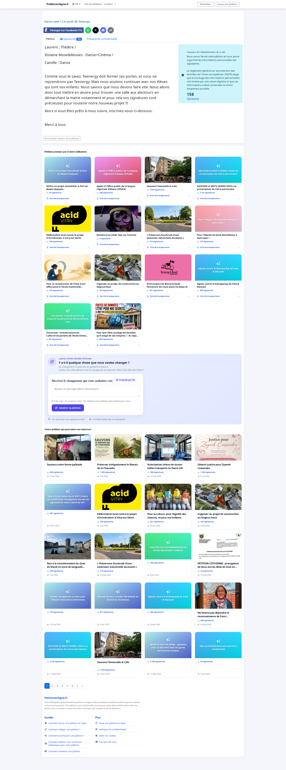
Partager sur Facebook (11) (66, 30)
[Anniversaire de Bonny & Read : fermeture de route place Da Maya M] (168, 277)
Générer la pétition (70, 407)
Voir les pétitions (93, 4)
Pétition (50, 39)
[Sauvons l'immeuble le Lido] (168, 178)
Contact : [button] (109, 4)
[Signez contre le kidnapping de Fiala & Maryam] (218, 277)
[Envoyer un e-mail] (103, 30)
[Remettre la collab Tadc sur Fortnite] (118, 227)
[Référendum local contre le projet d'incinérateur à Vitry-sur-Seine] (67, 228)
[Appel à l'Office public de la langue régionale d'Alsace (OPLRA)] (118, 179)
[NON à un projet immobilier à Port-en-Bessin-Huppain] (67, 179)
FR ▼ (78, 4)
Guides (48, 717)
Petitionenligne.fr (57, 4)
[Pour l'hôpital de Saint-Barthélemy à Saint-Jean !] (218, 228)
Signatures (72, 39)
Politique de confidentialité (102, 39)
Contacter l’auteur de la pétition (63, 138)
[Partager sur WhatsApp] (88, 30)
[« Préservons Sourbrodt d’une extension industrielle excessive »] (168, 228)
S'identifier (205, 4)
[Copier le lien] (111, 30)
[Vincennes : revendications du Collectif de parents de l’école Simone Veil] (67, 326)
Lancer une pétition (227, 4)
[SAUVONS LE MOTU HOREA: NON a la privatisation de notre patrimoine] (218, 179)
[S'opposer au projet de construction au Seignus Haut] (118, 277)
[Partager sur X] (96, 30)
